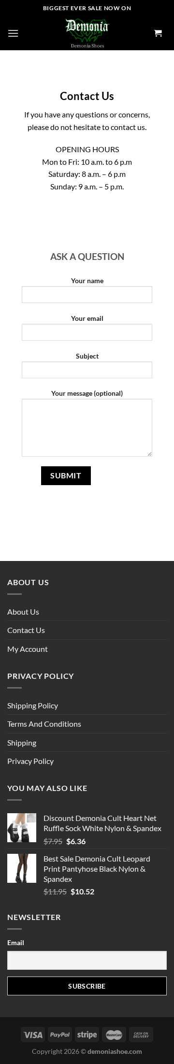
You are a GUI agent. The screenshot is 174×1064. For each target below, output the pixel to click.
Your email (87, 318)
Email (15, 942)
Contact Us (26, 629)
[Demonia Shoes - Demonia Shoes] (87, 33)
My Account (27, 648)
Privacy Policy (30, 760)
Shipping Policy (32, 705)
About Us (23, 611)
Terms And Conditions (44, 723)
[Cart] (158, 34)
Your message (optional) (87, 393)
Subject (87, 356)
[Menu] (13, 33)
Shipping (21, 742)
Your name (87, 280)
